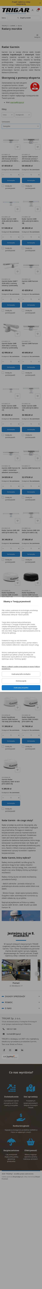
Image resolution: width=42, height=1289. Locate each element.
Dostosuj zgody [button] (21, 681)
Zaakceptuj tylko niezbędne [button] (21, 674)
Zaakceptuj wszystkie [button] (21, 688)
